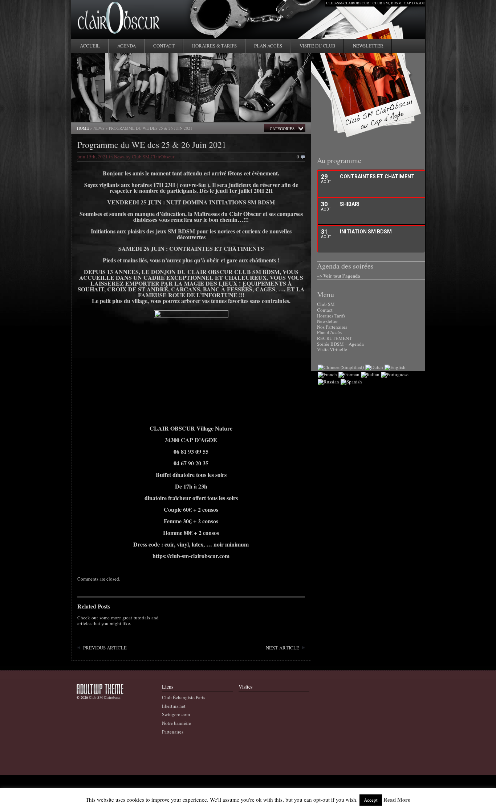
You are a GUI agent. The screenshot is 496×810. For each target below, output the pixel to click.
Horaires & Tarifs (214, 45)
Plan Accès (268, 45)
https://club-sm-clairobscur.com (191, 556)
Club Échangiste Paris (183, 697)
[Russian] (328, 381)
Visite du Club (318, 45)
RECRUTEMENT (334, 338)
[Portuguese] (394, 374)
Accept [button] (371, 800)
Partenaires (172, 731)
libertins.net (174, 706)
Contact (164, 45)
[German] (349, 374)
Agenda (126, 45)
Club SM (326, 304)
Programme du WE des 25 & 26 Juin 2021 (151, 144)
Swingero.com (176, 714)
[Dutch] (374, 367)
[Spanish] (351, 381)
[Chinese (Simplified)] (341, 367)
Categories (282, 128)
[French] (327, 374)
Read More (396, 800)
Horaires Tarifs (331, 315)
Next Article (282, 647)
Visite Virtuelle (332, 349)
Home (83, 128)
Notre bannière (176, 723)
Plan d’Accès (329, 332)
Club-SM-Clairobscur (105, 697)
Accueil (90, 45)
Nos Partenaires (332, 327)
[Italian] (370, 374)
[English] (395, 367)
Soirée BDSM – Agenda (340, 344)
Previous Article (105, 647)
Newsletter (368, 45)
